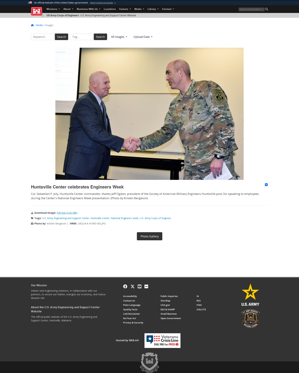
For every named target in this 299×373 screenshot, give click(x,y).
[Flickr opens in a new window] (146, 286)
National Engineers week (124, 218)
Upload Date (141, 37)
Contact (167, 9)
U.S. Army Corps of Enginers (155, 218)
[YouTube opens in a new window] (139, 286)
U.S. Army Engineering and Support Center (65, 218)
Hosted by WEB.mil (127, 340)
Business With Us (87, 9)
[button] (103, 2)
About (67, 9)
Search (61, 37)
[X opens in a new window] (132, 286)
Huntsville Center (99, 218)
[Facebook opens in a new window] (125, 286)
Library (152, 9)
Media (138, 9)
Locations (110, 9)
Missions (52, 9)
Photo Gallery (150, 236)
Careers (124, 9)
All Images (118, 37)
